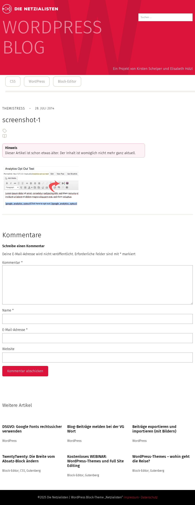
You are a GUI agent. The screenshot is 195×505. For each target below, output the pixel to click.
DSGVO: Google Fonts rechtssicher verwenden (32, 428)
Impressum (131, 497)
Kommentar (12, 262)
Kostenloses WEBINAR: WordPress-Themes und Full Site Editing (95, 461)
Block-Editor (67, 81)
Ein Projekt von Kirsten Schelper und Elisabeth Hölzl (153, 69)
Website (8, 349)
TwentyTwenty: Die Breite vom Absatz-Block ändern (28, 458)
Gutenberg (33, 470)
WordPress (37, 81)
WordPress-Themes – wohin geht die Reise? (161, 458)
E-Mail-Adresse (15, 330)
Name (8, 310)
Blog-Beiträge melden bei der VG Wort (95, 428)
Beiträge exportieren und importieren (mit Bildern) (154, 428)
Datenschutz (149, 497)
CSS (13, 81)
